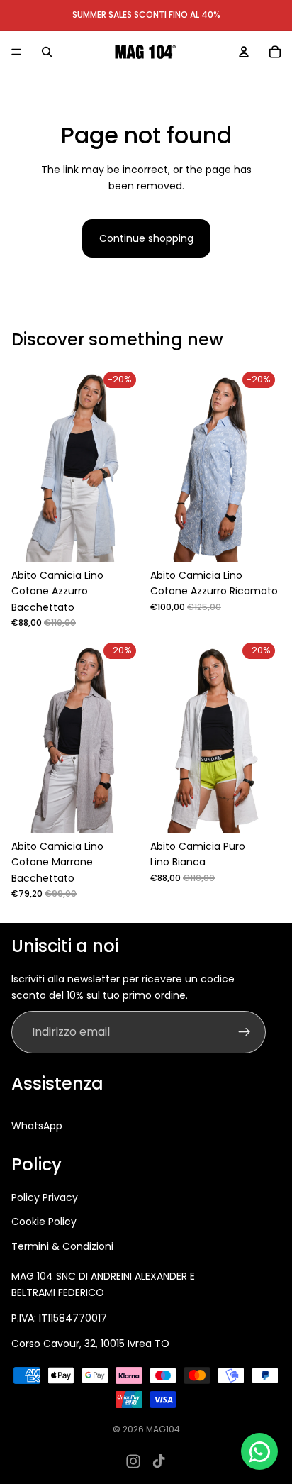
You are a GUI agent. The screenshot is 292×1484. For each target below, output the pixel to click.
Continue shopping (146, 238)
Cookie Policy (44, 1221)
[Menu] (16, 51)
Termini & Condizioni (62, 1246)
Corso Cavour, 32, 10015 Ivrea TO (90, 1343)
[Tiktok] (158, 1461)
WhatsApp (36, 1126)
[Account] (243, 51)
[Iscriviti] (244, 1032)
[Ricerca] (46, 51)
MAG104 (163, 1429)
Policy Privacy (44, 1197)
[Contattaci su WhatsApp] (259, 1451)
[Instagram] (133, 1461)
